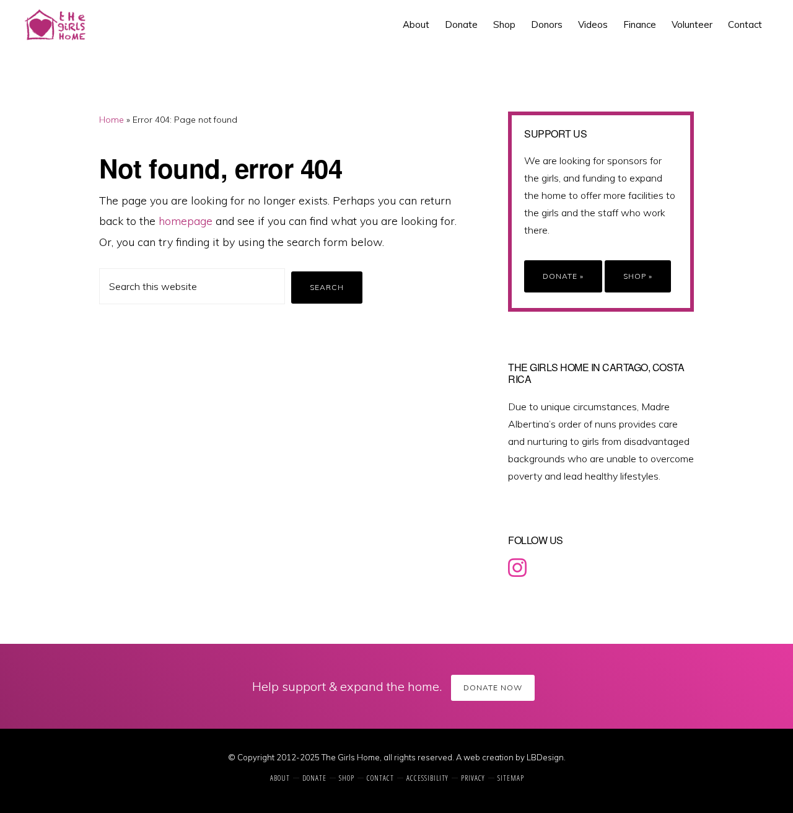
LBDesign (545, 757)
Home (111, 119)
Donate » (563, 276)
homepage (185, 221)
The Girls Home (66, 24)
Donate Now (492, 687)
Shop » (637, 276)
